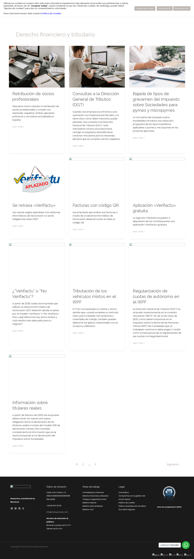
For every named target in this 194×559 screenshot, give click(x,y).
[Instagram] (15, 508)
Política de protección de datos (132, 506)
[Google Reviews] (23, 508)
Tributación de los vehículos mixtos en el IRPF (94, 296)
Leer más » (18, 126)
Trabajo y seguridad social (94, 499)
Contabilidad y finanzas (93, 492)
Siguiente (174, 464)
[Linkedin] (19, 508)
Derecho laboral (89, 502)
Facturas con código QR (96, 205)
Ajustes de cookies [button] (145, 8)
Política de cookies (127, 502)
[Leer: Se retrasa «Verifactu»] (37, 178)
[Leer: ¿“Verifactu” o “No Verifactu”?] (37, 263)
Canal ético (124, 492)
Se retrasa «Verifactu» (34, 205)
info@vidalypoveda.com (57, 512)
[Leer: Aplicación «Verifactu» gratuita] (157, 178)
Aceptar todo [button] (164, 8)
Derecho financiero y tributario (96, 496)
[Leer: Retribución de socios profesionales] (37, 66)
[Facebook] (12, 508)
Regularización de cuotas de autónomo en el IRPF (156, 296)
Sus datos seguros (127, 509)
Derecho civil (88, 509)
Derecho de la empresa (93, 506)
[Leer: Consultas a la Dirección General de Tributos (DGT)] (97, 66)
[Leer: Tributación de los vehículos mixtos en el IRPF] (97, 263)
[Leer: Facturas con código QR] (97, 178)
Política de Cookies (51, 13)
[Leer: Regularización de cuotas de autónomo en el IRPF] (157, 263)
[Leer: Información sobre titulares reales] (37, 375)
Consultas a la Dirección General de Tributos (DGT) (96, 99)
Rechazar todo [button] (182, 8)
